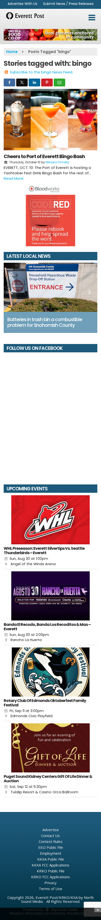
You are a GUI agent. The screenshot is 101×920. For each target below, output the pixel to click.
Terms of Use (50, 888)
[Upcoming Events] (50, 519)
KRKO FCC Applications (50, 876)
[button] (91, 18)
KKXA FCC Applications (50, 865)
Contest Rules (51, 841)
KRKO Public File (50, 870)
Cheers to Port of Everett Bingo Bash (44, 156)
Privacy (50, 882)
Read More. (14, 178)
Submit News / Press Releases (68, 3)
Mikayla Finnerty (57, 162)
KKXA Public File (50, 859)
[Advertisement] (50, 35)
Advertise (50, 829)
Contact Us (50, 835)
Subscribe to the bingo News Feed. (41, 72)
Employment (50, 853)
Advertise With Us (22, 3)
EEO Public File (50, 847)
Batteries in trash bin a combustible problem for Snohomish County (44, 322)
